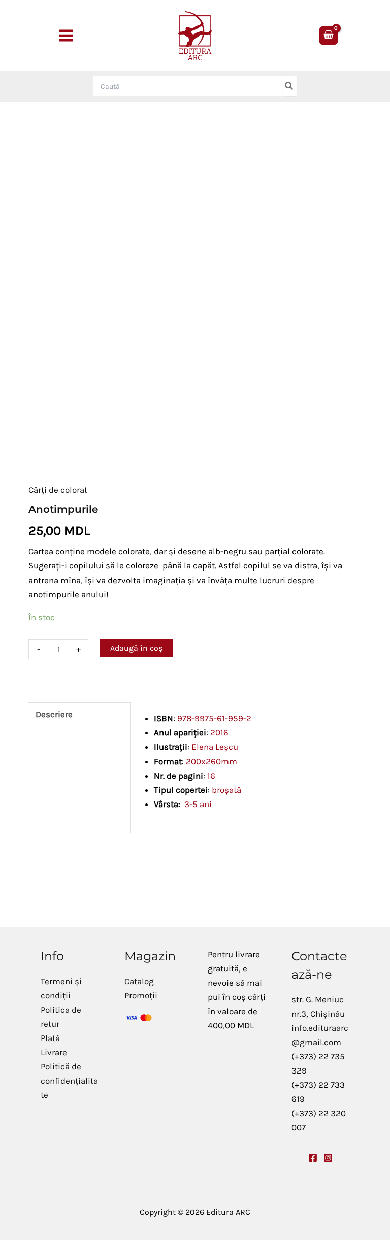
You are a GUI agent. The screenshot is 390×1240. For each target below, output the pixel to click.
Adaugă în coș (136, 648)
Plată (50, 1038)
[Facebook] (312, 1157)
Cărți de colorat (57, 490)
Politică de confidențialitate (69, 1080)
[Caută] (289, 86)
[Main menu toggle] (66, 35)
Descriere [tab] (54, 714)
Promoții (140, 995)
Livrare (54, 1052)
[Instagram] (328, 1157)
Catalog (139, 981)
